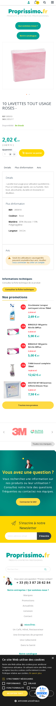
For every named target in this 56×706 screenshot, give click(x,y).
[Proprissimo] (10, 1)
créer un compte (37, 262)
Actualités (28, 605)
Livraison (28, 611)
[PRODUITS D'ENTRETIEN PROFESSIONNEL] (28, 551)
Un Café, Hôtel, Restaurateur (28, 629)
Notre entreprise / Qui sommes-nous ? (28, 590)
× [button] (53, 658)
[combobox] (28, 569)
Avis (39, 167)
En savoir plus (35, 673)
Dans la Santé (28, 645)
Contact (28, 616)
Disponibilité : (8, 125)
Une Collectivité (28, 639)
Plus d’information (24, 167)
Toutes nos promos (28, 405)
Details (7, 167)
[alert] (28, 680)
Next (52, 431)
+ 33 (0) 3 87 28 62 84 (33, 582)
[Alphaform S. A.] (37, 431)
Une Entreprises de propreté (28, 634)
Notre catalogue (28, 35)
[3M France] (19, 431)
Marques (28, 595)
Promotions (28, 600)
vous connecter (19, 262)
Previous (3, 431)
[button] (26, 94)
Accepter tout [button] (15, 693)
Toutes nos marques (42, 444)
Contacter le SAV (28, 501)
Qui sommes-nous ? (28, 25)
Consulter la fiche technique (19, 289)
